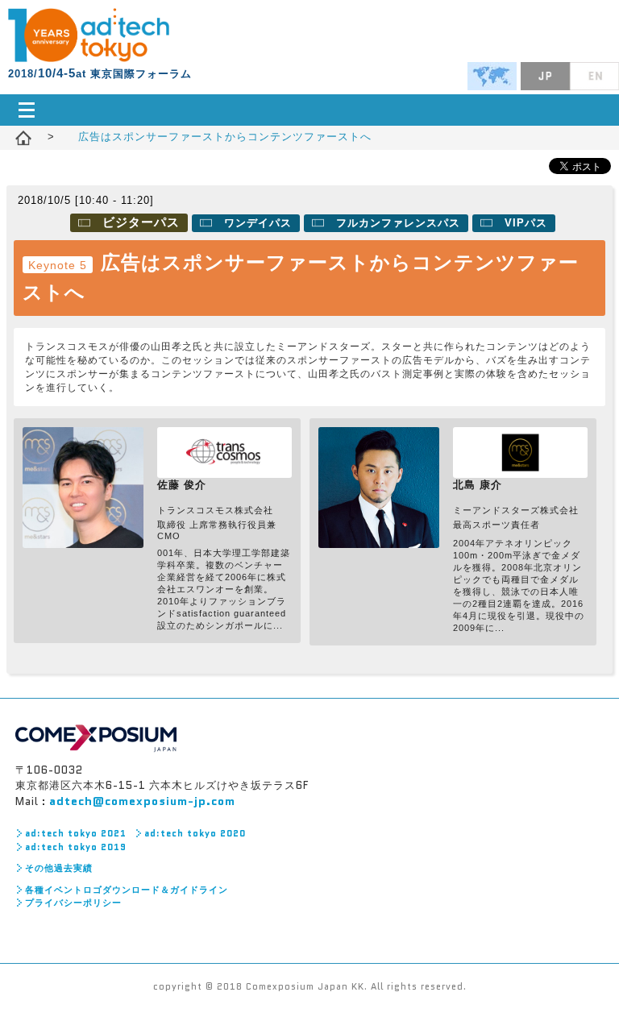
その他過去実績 (59, 867)
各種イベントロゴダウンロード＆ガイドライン (126, 889)
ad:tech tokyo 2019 (76, 847)
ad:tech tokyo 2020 (195, 833)
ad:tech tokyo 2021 (76, 833)
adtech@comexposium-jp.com (142, 801)
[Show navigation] (309, 110)
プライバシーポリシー (73, 902)
